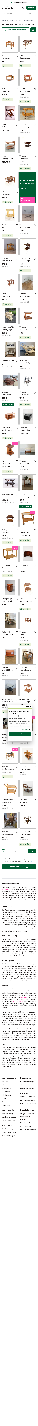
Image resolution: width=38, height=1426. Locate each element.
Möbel (11, 20)
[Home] (8, 7)
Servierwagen (28, 20)
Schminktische (7, 1095)
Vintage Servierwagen (27, 1097)
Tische (18, 20)
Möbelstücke (6, 889)
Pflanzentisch (6, 1105)
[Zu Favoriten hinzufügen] (17, 56)
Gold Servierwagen (8, 1129)
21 (26, 851)
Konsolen (5, 1102)
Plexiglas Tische (25, 1123)
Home (4, 20)
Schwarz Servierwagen (9, 1132)
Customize (19, 738)
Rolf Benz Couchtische (28, 1130)
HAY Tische (24, 1119)
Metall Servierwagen (9, 1117)
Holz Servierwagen (8, 1114)
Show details (25, 729)
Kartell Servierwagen (27, 1082)
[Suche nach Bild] (29, 13)
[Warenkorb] (18, 8)
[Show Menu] (35, 13)
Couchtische (6, 1092)
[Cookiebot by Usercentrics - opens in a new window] (25, 706)
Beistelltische (6, 1088)
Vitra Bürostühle (25, 1126)
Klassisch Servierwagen (28, 1103)
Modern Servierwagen (27, 1100)
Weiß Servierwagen (8, 1136)
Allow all (20, 733)
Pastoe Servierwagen (27, 1088)
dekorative (24, 997)
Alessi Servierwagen (27, 1085)
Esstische (5, 1082)
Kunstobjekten (18, 1001)
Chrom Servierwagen (9, 1120)
